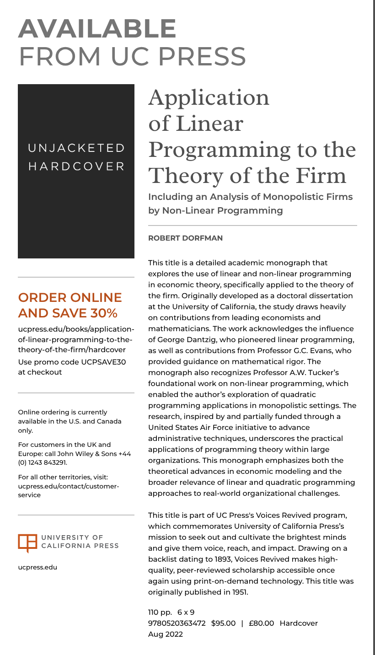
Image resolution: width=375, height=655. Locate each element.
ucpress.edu (37, 567)
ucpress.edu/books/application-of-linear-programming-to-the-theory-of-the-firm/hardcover (76, 339)
